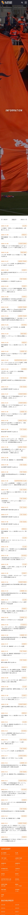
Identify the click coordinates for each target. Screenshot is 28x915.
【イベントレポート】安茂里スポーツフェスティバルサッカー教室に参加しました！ (14, 698)
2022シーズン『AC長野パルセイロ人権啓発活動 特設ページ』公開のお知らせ (14, 549)
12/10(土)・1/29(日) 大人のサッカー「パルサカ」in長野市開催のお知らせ (14, 576)
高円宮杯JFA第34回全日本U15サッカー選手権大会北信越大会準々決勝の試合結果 (14, 766)
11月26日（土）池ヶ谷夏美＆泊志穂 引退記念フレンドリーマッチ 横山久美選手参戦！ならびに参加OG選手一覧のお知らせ (13, 671)
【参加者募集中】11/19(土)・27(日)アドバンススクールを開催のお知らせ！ (13, 840)
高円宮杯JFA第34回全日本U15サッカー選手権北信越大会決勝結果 (14, 594)
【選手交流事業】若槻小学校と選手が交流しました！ (14, 707)
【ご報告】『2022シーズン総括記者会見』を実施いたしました (13, 229)
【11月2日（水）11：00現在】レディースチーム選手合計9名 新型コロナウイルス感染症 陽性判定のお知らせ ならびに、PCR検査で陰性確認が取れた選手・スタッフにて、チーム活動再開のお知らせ (14, 829)
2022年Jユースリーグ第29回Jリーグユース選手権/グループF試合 (14, 354)
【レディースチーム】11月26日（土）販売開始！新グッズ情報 (13, 328)
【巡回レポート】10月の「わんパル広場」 (12, 758)
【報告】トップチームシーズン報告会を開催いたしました (14, 336)
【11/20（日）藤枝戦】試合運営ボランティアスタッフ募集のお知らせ (14, 725)
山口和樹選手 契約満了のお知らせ (10, 389)
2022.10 (5, 219)
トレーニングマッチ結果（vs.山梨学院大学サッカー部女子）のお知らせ (13, 264)
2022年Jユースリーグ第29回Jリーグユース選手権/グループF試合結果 (14, 414)
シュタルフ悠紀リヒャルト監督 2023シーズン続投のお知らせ (13, 492)
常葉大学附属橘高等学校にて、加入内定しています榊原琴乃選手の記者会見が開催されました (14, 319)
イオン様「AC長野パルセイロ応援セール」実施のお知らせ (13, 255)
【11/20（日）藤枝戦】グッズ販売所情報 (12, 460)
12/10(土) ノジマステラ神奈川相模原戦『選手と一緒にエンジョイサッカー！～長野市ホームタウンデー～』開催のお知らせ (14, 290)
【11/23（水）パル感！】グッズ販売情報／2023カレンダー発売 (12, 372)
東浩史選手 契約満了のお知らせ (9, 431)
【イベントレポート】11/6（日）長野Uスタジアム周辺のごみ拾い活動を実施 (14, 680)
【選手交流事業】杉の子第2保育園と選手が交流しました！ (13, 585)
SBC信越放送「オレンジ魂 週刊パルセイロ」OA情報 (14, 237)
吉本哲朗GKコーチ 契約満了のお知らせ (11, 281)
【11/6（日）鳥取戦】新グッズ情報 (10, 818)
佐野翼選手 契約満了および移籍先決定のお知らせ (13, 381)
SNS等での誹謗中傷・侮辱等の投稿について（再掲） (14, 689)
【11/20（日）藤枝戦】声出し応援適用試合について (14, 775)
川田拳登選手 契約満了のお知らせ (10, 517)
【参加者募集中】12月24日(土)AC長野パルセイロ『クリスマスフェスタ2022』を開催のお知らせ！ (13, 300)
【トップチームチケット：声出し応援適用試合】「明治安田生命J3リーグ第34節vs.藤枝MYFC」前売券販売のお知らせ (14, 628)
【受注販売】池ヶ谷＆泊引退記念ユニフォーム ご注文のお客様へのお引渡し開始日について (13, 558)
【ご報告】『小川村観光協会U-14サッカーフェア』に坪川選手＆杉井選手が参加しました (13, 783)
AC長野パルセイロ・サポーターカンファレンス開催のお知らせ (13, 541)
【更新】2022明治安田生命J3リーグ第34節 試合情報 (13, 475)
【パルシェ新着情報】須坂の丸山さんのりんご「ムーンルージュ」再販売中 (13, 734)
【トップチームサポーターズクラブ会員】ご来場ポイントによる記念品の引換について (14, 363)
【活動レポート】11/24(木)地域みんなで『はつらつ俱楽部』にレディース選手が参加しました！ (14, 246)
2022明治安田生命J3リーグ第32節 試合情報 (13, 811)
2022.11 (14, 219)
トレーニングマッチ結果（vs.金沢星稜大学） (13, 750)
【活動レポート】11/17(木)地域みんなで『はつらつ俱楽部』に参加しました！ (13, 406)
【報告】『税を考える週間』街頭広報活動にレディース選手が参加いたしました (14, 611)
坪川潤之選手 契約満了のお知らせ (10, 524)
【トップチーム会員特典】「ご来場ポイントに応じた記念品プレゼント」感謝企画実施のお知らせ (14, 484)
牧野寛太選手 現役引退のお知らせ (10, 509)
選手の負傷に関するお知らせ (8, 662)
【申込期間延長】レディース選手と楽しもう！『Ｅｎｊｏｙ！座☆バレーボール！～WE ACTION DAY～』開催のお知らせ (13, 451)
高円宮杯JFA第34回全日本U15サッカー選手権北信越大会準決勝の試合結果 (14, 638)
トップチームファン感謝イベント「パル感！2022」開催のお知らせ (12, 742)
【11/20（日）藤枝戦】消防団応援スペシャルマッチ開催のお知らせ (14, 654)
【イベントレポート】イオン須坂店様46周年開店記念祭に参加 (13, 803)
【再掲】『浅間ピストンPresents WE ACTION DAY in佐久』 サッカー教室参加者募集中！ (13, 310)
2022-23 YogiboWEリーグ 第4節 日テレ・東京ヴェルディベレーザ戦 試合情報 (13, 423)
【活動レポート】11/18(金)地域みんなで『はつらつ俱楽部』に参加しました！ (13, 397)
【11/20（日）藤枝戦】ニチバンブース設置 (12, 646)
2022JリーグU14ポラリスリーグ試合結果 (12, 619)
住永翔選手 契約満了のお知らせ (9, 467)
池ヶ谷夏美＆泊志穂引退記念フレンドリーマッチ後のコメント (14, 273)
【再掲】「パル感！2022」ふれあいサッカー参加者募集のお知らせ (13, 567)
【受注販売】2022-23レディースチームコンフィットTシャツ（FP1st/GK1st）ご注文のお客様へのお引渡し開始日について (14, 793)
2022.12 (22, 219)
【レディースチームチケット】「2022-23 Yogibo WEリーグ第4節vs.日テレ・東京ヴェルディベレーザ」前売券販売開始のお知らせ (14, 440)
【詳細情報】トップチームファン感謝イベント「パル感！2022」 (13, 501)
